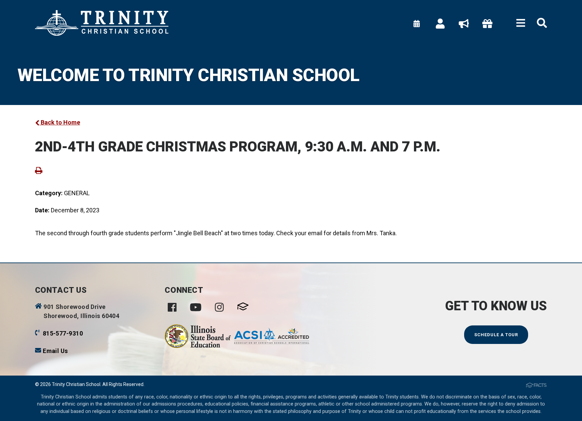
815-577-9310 (63, 333)
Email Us (55, 350)
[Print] (38, 170)
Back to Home (59, 122)
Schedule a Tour (496, 334)
